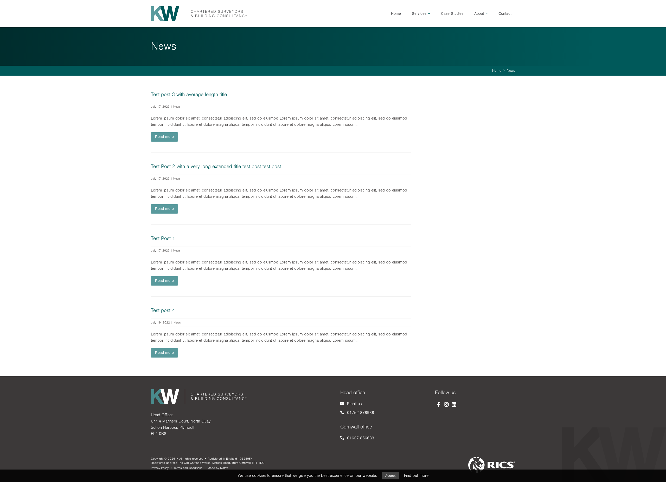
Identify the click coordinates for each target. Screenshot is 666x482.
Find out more (416, 475)
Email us (354, 403)
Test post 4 (163, 310)
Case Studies (452, 13)
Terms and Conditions (188, 468)
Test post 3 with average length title (189, 94)
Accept (390, 476)
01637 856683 (360, 438)
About (479, 13)
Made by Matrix (218, 468)
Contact (504, 13)
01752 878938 (360, 412)
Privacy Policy (160, 468)
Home (396, 13)
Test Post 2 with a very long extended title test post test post (216, 166)
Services (419, 13)
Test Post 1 (163, 238)
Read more (164, 137)
